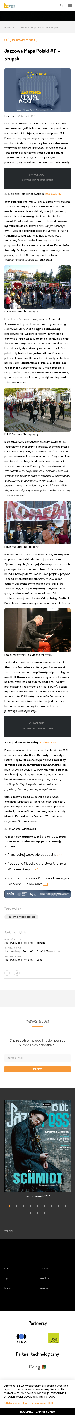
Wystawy (44, 1288)
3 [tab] (23, 1206)
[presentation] (9, 5)
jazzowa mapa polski (21, 917)
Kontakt (7, 1288)
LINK (59, 855)
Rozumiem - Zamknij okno (37, 1411)
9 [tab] (65, 1206)
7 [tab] (51, 1206)
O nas (6, 1267)
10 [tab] (30, 1213)
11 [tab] (37, 1213)
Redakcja (9, 116)
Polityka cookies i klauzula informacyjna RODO (28, 1402)
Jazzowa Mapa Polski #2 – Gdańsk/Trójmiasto (32, 951)
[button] (61, 6)
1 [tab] (9, 1206)
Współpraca (45, 1277)
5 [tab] (37, 1206)
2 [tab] (16, 1206)
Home (7, 27)
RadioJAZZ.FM (53, 194)
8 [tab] (58, 1206)
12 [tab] (44, 1213)
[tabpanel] (37, 1151)
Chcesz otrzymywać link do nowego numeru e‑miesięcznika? (37, 1042)
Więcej (8, 1231)
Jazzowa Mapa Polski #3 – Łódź (23, 960)
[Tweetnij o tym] (17, 973)
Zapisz (37, 1069)
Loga (6, 1277)
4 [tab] (30, 1206)
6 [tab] (44, 1206)
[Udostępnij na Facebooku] (7, 973)
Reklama (44, 1267)
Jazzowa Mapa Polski (24, 39)
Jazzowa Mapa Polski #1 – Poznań (24, 943)
